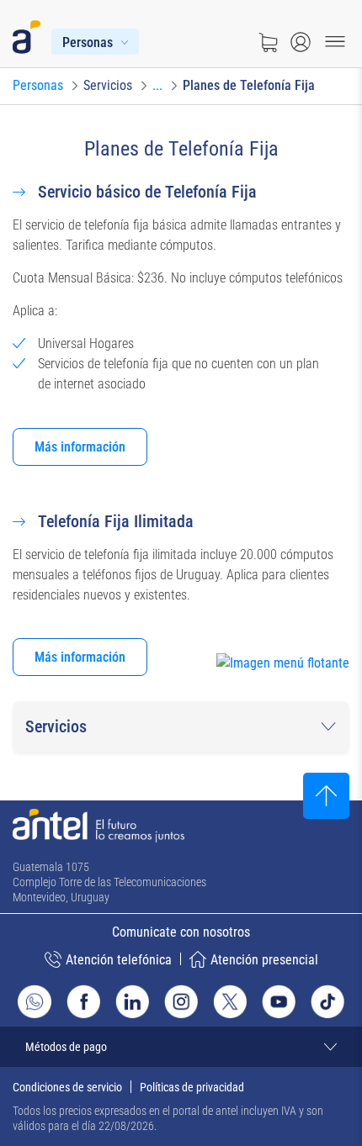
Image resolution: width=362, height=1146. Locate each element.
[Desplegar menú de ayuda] (308, 694)
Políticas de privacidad (192, 1087)
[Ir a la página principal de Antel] (98, 825)
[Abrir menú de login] (300, 42)
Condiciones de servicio (67, 1087)
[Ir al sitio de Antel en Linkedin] (132, 1001)
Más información (80, 447)
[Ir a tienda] (267, 42)
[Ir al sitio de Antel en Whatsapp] (34, 1001)
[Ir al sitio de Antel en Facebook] (83, 1001)
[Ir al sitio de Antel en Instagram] (181, 1001)
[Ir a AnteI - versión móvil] (30, 33)
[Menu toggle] (335, 42)
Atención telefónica (119, 960)
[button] (181, 726)
